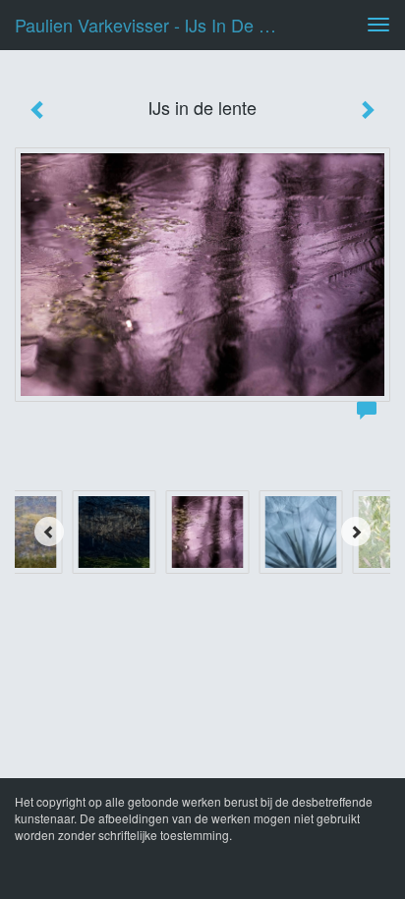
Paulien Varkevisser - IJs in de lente (154, 24)
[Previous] (49, 531)
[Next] (356, 531)
